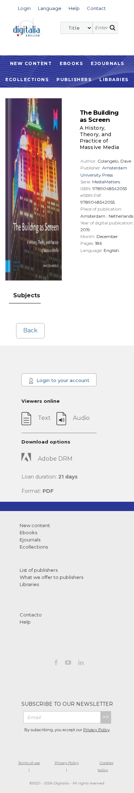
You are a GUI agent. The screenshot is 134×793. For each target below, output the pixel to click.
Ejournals (107, 63)
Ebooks (71, 63)
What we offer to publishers (51, 577)
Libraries (114, 79)
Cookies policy (105, 766)
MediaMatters (106, 181)
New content (35, 525)
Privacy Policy (96, 729)
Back (30, 330)
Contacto (31, 615)
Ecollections (27, 79)
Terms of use (29, 762)
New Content (31, 63)
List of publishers (39, 570)
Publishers (73, 79)
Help (25, 622)
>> (106, 717)
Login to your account (62, 380)
